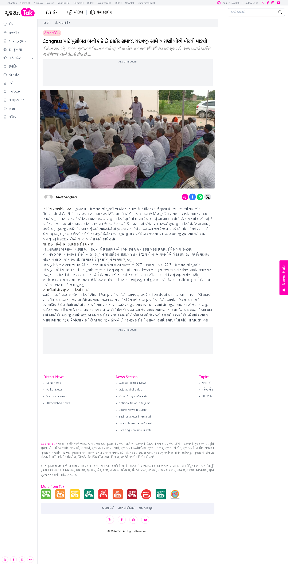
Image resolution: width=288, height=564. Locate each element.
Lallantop (12, 3)
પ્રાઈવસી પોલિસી (126, 508)
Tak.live (50, 3)
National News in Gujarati (135, 403)
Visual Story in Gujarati (133, 396)
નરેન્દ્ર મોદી (208, 389)
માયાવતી (206, 382)
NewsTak (130, 3)
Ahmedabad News (58, 403)
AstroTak (38, 3)
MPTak (118, 3)
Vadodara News (56, 396)
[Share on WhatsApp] (200, 197)
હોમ (55, 12)
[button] (18, 24)
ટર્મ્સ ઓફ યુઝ (146, 508)
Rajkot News (54, 389)
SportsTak (25, 3)
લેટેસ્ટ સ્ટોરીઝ (62, 23)
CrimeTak (79, 3)
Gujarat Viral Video (130, 389)
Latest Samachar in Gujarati (136, 423)
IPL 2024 (207, 396)
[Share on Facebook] (192, 197)
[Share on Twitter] (207, 197)
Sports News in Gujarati (133, 409)
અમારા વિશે (108, 508)
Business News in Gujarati (135, 416)
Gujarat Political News (132, 382)
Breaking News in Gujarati (135, 430)
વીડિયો (78, 12)
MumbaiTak (64, 3)
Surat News (53, 382)
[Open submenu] (33, 58)
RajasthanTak (104, 3)
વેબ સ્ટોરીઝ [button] (104, 12)
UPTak (90, 3)
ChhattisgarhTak (146, 3)
